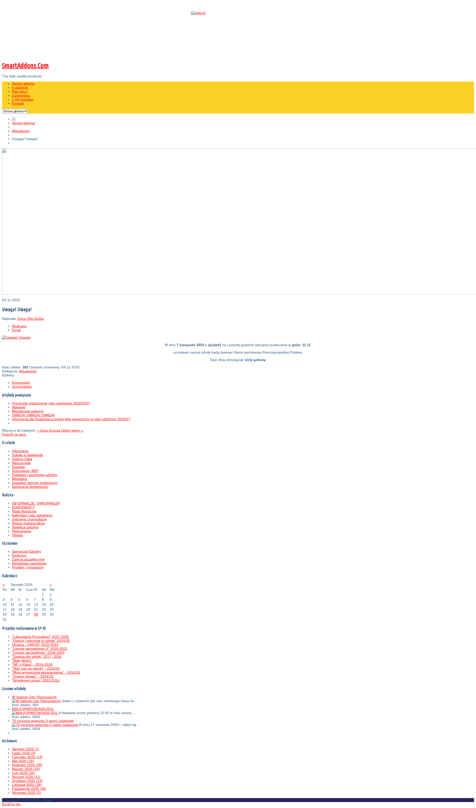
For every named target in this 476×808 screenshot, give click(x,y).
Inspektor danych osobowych (35, 483)
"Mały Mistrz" (22, 660)
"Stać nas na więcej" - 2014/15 (36, 668)
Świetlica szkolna (25, 527)
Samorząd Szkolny (26, 551)
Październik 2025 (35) (29, 789)
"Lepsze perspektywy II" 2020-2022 (39, 649)
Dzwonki (18, 467)
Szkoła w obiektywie (27, 455)
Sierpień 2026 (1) (25, 749)
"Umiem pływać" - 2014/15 (32, 676)
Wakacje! (19, 407)
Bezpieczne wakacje (28, 411)
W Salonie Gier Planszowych (34, 697)
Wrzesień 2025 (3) (26, 793)
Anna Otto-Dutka (30, 319)
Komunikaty (21, 383)
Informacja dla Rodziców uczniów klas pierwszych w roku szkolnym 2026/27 (71, 419)
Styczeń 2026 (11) (26, 777)
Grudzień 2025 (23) (27, 781)
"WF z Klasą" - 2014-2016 (32, 664)
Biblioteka (19, 479)
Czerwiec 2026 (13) (27, 757)
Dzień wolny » (72, 430)
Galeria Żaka (22, 459)
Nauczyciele (21, 463)
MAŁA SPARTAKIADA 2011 (33, 709)
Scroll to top (11, 804)
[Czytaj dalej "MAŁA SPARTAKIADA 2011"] (35, 713)
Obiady (17, 535)
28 (36, 614)
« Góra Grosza (48, 430)
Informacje (20, 451)
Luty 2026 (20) (23, 773)
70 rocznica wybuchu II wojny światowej (43, 721)
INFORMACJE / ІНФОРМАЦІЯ (36, 503)
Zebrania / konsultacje (29, 519)
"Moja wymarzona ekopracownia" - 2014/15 (46, 672)
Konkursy (19, 555)
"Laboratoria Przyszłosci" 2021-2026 (40, 637)
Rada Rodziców (24, 511)
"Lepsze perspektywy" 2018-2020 (38, 653)
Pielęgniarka (21, 531)
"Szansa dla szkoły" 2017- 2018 (36, 656)
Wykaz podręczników (28, 523)
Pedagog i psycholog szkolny (34, 475)
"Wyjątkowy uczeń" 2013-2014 (36, 680)
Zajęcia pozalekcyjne (28, 559)
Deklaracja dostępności (30, 487)
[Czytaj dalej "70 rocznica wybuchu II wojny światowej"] (45, 725)
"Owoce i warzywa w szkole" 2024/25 (41, 641)
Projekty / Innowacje (27, 567)
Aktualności (21, 131)
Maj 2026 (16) (23, 761)
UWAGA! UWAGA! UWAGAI (33, 415)
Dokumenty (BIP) (25, 471)
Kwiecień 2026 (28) (27, 765)
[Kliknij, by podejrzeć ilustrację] (16, 337)
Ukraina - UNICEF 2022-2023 (35, 645)
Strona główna (23, 123)
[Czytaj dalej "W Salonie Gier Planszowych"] (37, 701)
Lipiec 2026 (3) (23, 753)
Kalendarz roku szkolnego (32, 515)
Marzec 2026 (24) (26, 769)
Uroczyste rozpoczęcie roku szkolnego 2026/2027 (51, 403)
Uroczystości (22, 387)
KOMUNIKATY (23, 507)
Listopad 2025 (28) (27, 785)
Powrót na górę (14, 434)
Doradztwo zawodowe (29, 563)
